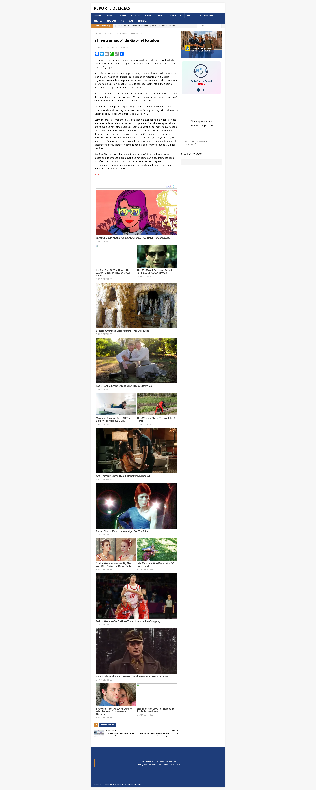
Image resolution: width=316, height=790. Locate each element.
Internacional (207, 16)
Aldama (191, 16)
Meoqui (109, 16)
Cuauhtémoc (176, 16)
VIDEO (97, 174)
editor (116, 47)
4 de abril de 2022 (104, 47)
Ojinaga (149, 16)
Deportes (111, 21)
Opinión (125, 47)
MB (122, 21)
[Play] (198, 90)
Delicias (97, 16)
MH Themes (138, 784)
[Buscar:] (209, 25)
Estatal (98, 21)
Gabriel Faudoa (107, 724)
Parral (161, 16)
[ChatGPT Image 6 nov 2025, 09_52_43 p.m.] (201, 56)
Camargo (135, 16)
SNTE (131, 21)
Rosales (122, 16)
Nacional (143, 21)
